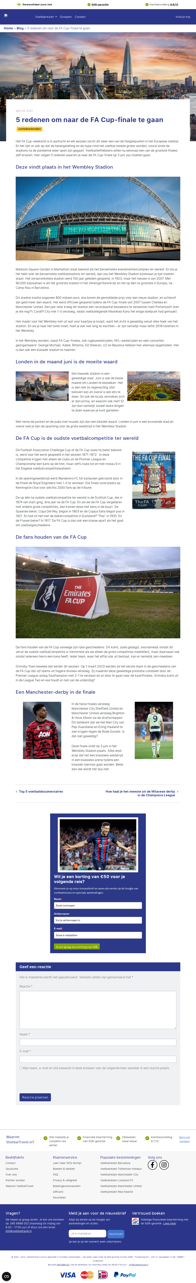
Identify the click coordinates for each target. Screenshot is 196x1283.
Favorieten (59, 1197)
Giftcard (58, 1191)
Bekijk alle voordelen (184, 1139)
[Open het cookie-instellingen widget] (6, 1275)
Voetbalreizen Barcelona (115, 1163)
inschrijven (116, 1234)
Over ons (11, 1174)
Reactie (26, 986)
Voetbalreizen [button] (45, 17)
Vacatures (12, 1168)
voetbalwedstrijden (29, 129)
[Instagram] (164, 1165)
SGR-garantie (100, 4)
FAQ (55, 1174)
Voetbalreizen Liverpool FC (116, 1180)
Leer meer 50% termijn (67, 1163)
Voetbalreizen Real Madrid (116, 1191)
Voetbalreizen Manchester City (119, 1174)
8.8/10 (174, 4)
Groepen (66, 17)
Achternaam (62, 913)
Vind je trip (183, 17)
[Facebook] (152, 1165)
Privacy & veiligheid (65, 1180)
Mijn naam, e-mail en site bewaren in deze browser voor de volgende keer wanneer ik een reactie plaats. (96, 1068)
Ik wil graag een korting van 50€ (77, 947)
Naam (58, 899)
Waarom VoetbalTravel (19, 1186)
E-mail (59, 928)
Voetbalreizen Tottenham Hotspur (121, 1168)
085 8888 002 (63, 1265)
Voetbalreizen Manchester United (121, 1186)
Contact (80, 17)
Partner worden (15, 1180)
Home (8, 28)
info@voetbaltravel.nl (19, 1231)
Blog (20, 28)
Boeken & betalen (64, 1168)
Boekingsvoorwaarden (66, 1186)
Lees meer (169, 1224)
